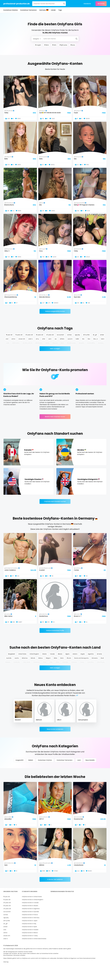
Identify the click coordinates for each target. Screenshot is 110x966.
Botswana (95, 658)
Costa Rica (90, 662)
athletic (62, 339)
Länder (53, 10)
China (57, 662)
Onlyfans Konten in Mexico (30, 932)
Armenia (99, 654)
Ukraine (44, 654)
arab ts (30, 339)
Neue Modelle (90, 760)
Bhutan (69, 658)
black (62, 343)
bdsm (102, 339)
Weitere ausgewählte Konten (55, 311)
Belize (55, 658)
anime (13, 339)
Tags (60, 10)
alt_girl (95, 335)
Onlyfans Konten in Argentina (31, 908)
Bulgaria (8, 662)
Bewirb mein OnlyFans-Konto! (55, 417)
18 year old (9, 335)
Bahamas (25, 658)
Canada (52, 654)
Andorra (75, 654)
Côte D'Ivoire (101, 662)
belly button (16, 343)
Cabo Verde (26, 662)
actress (69, 335)
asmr (49, 339)
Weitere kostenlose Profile (55, 630)
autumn (70, 339)
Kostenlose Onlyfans (10, 10)
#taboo (46, 45)
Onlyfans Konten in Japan (29, 920)
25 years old (39, 335)
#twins (54, 45)
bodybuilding (91, 343)
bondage (101, 343)
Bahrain (33, 658)
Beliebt (30, 760)
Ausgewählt (19, 760)
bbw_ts (95, 339)
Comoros (74, 662)
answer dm (21, 339)
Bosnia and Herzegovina (81, 658)
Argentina (91, 654)
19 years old (18, 335)
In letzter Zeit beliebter (55, 879)
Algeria (67, 654)
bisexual (55, 343)
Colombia (65, 662)
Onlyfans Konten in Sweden (30, 929)
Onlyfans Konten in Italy (29, 923)
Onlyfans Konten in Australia (30, 911)
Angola (83, 654)
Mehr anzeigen (55, 349)
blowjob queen (71, 343)
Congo (82, 662)
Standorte (87, 4)
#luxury (72, 45)
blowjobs (81, 343)
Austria (17, 658)
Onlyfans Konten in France (30, 914)
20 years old (29, 335)
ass (56, 339)
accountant (60, 335)
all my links (86, 335)
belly (7, 343)
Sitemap (6, 962)
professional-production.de (16, 3)
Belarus (40, 658)
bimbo (48, 343)
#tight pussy (63, 45)
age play (77, 335)
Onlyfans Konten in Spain (29, 926)
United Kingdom (34, 654)
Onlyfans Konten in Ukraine (30, 905)
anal (7, 339)
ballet (77, 339)
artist (43, 339)
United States (22, 654)
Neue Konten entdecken (55, 729)
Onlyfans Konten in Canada (30, 902)
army (37, 339)
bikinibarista (38, 343)
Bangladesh (11, 654)
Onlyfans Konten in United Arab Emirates (34, 938)
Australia (8, 658)
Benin (62, 658)
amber (102, 335)
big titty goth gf (27, 343)
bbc (83, 339)
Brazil (102, 658)
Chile (50, 662)
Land (79, 760)
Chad (44, 662)
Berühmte (101, 4)
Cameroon (36, 662)
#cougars (38, 45)
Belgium (48, 658)
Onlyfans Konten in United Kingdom (32, 899)
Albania (60, 654)
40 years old (50, 335)
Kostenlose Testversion (28, 10)
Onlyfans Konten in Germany (30, 917)
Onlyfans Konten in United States (32, 896)
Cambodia (16, 662)
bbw (89, 339)
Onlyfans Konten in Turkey (30, 935)
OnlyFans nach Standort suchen (55, 501)
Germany (42, 10)
